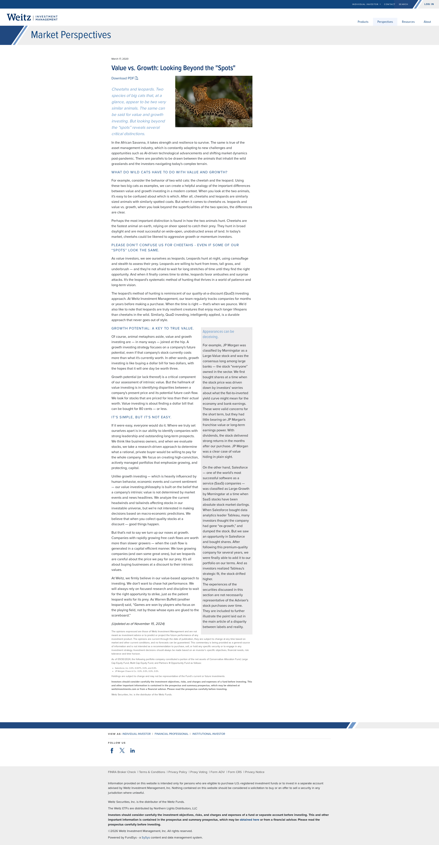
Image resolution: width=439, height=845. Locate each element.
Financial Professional (171, 734)
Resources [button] (408, 22)
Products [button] (363, 22)
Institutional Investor (208, 734)
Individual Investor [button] (365, 4)
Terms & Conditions (152, 772)
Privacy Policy (177, 772)
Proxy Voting (198, 772)
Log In (429, 4)
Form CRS (235, 772)
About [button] (427, 22)
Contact (389, 4)
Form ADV (218, 772)
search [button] (403, 4)
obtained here (249, 820)
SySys (146, 837)
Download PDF (123, 78)
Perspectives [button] (385, 22)
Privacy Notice (254, 772)
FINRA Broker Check (122, 772)
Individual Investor (136, 734)
